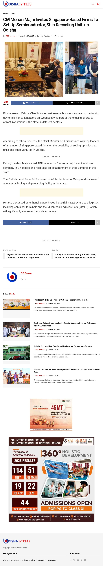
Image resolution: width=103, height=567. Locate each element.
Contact (41, 560)
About (5, 560)
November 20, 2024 (26, 36)
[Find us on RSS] (81, 560)
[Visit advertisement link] (51, 414)
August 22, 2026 (53, 303)
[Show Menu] (93, 4)
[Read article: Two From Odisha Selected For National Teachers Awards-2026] (16, 308)
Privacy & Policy (28, 560)
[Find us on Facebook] (70, 560)
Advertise (15, 560)
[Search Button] (98, 4)
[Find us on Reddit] (85, 560)
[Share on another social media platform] (97, 103)
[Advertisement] (51, 131)
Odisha (12, 13)
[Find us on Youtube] (78, 560)
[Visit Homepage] (17, 4)
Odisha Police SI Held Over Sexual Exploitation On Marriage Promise (63, 346)
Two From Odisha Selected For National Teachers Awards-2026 (61, 300)
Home (5, 13)
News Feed (51, 560)
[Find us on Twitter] (74, 560)
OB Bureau (10, 36)
